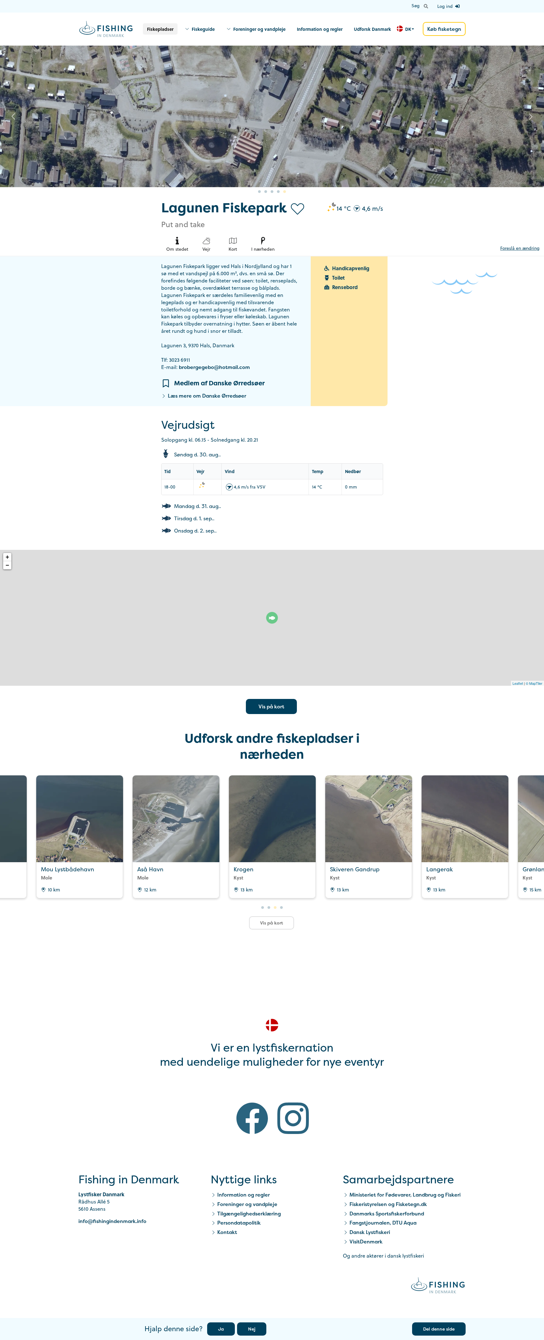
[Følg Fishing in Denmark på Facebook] (252, 1119)
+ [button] (7, 557)
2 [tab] (265, 192)
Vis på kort (271, 706)
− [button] (7, 565)
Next (531, 116)
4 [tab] (278, 192)
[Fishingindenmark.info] (438, 1286)
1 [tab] (259, 192)
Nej (251, 1329)
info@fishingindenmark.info (112, 1221)
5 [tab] (284, 192)
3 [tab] (272, 192)
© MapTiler (534, 683)
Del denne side (439, 1329)
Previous (13, 116)
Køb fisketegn (444, 28)
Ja (221, 1329)
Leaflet (518, 683)
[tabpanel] (272, 116)
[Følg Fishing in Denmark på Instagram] (293, 1119)
